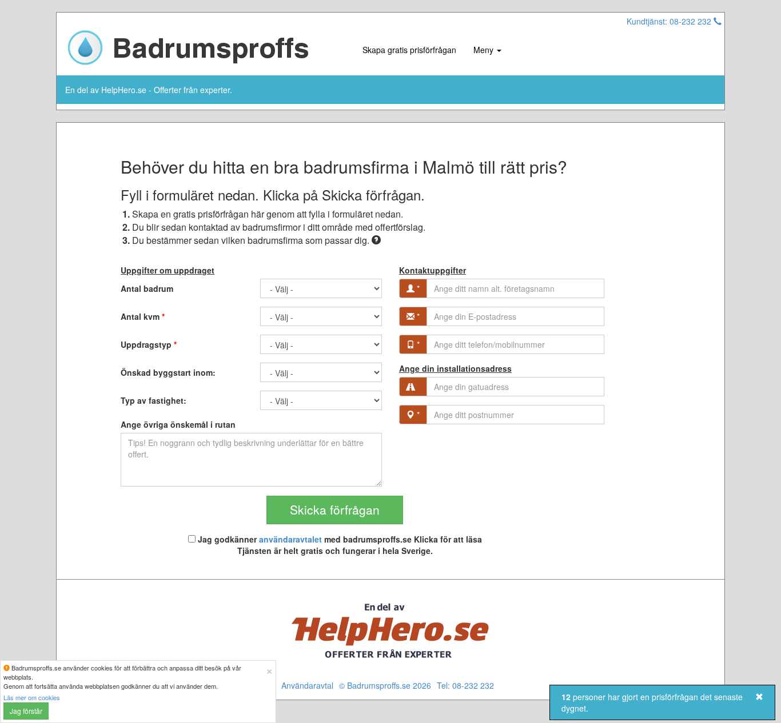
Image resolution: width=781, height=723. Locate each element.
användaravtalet (290, 539)
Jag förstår (26, 711)
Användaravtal (307, 685)
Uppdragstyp (149, 344)
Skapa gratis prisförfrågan (409, 49)
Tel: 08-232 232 (465, 685)
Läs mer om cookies (31, 697)
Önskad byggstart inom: (168, 372)
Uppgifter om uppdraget (167, 270)
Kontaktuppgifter (432, 270)
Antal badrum (147, 288)
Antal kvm (143, 316)
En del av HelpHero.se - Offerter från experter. (148, 89)
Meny (484, 49)
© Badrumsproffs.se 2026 (385, 685)
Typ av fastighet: (153, 400)
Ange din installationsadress (455, 368)
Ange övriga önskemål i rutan (178, 424)
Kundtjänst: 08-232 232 (670, 21)
